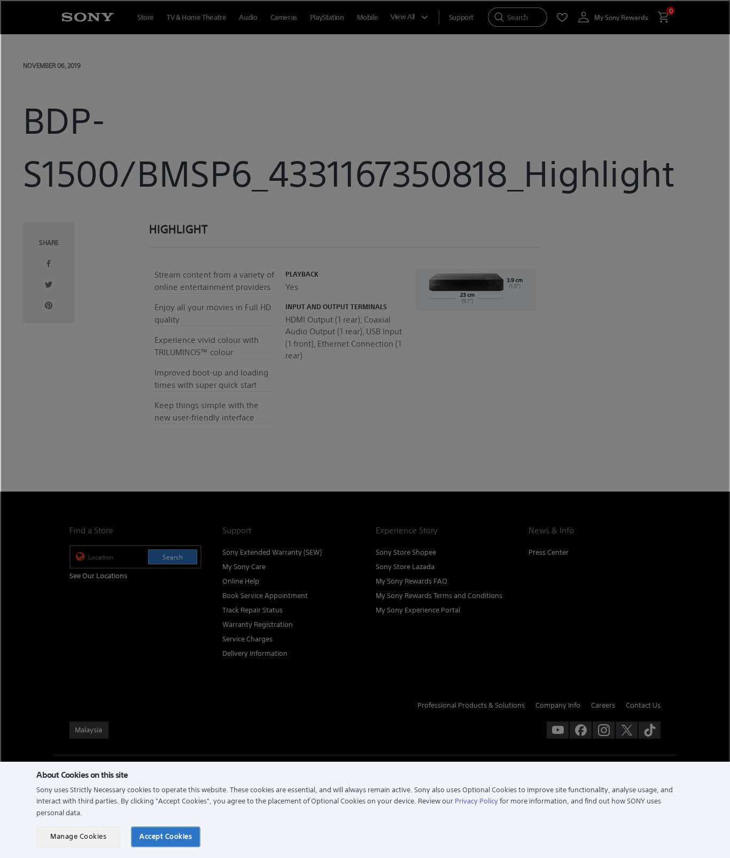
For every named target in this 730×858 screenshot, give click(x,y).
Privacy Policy (476, 801)
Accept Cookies (165, 836)
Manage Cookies (78, 836)
